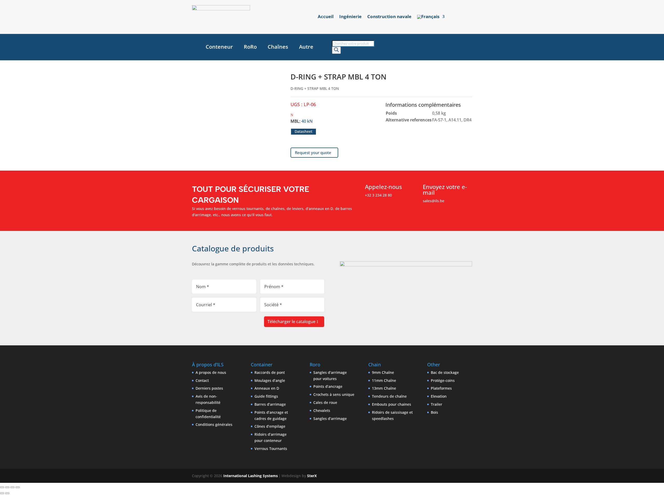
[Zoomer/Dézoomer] (2, 487)
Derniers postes (209, 388)
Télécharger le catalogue (291, 321)
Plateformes (441, 388)
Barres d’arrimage (270, 404)
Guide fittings (266, 396)
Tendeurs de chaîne (389, 396)
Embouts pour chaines (391, 404)
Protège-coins (443, 380)
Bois (434, 412)
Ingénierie (350, 17)
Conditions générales (214, 424)
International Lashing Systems (250, 475)
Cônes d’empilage (269, 426)
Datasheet (303, 131)
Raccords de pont (269, 372)
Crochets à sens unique (333, 394)
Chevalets (321, 410)
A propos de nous (211, 372)
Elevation (439, 396)
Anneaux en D (266, 388)
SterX (312, 475)
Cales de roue (325, 402)
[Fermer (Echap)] (18, 487)
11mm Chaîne (384, 380)
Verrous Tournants (270, 448)
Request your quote (313, 152)
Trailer (436, 404)
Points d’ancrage (327, 386)
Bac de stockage (445, 372)
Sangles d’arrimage (330, 418)
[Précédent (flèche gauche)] (2, 493)
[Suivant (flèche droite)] (7, 493)
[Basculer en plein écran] (7, 487)
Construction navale (389, 17)
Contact (202, 380)
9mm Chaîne (383, 372)
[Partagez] (12, 487)
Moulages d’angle (269, 380)
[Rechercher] (336, 50)
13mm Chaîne (384, 388)
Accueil (326, 17)
